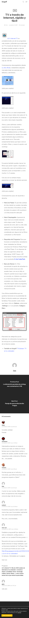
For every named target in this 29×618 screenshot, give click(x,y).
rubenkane (4, 441)
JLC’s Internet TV (12, 38)
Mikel (3, 425)
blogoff (4, 2)
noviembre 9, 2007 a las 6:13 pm (9, 488)
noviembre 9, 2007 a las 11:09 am (9, 443)
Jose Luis (4, 528)
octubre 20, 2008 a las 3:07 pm (9, 585)
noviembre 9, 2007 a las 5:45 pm (9, 469)
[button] (26, 2)
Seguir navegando (7, 615)
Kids (3, 486)
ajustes (19, 612)
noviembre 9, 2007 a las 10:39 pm (9, 506)
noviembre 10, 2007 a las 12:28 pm (10, 529)
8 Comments (22, 25)
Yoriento (4, 467)
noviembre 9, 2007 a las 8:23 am (9, 426)
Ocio (15, 10)
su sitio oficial (6, 68)
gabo (3, 584)
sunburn (4, 505)
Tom (7, 25)
